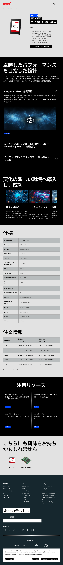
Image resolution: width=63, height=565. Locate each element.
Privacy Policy (38, 554)
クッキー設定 (8, 559)
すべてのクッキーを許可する (49, 559)
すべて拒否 (35, 559)
